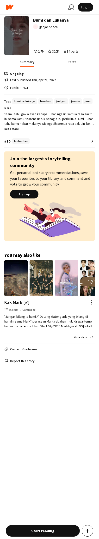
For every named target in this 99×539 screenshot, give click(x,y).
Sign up (24, 194)
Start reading (43, 530)
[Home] (35, 7)
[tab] (27, 63)
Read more (11, 129)
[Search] (71, 7)
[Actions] (92, 302)
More (7, 108)
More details (82, 337)
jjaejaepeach (48, 27)
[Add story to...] (87, 531)
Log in (85, 7)
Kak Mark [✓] (17, 302)
